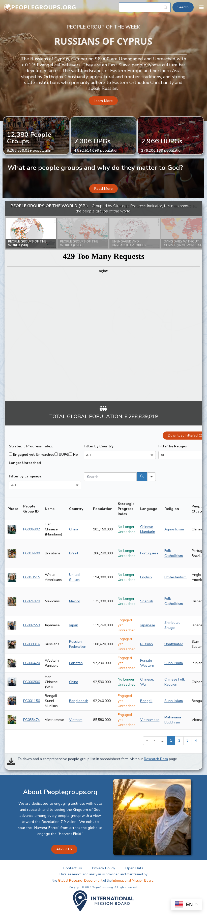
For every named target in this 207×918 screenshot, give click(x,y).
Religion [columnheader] (171, 508)
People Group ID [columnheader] (31, 509)
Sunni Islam (173, 663)
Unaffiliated (173, 644)
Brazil (73, 553)
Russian (146, 644)
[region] (103, 301)
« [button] (147, 740)
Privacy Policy (103, 868)
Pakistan (76, 663)
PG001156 (31, 700)
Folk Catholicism (173, 553)
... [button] (162, 740)
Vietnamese (149, 719)
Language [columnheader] (148, 508)
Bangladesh (78, 700)
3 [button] (188, 740)
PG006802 (31, 529)
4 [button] (196, 740)
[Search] (142, 476)
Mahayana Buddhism (172, 720)
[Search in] (151, 476)
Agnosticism (174, 529)
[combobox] (120, 455)
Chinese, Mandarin (147, 529)
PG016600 (31, 553)
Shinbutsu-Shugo (173, 625)
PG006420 (31, 663)
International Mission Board (133, 880)
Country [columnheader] (76, 508)
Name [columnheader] (49, 508)
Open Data (134, 868)
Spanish (146, 601)
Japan (73, 625)
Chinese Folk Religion (174, 682)
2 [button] (179, 740)
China (73, 529)
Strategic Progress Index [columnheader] (126, 508)
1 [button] (171, 740)
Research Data (156, 759)
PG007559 (31, 625)
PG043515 (31, 577)
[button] (103, 100)
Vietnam (75, 719)
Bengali (146, 700)
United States (74, 577)
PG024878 (31, 601)
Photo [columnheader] (13, 508)
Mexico (74, 601)
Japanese (147, 625)
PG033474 (31, 719)
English (146, 577)
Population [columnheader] (102, 508)
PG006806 (31, 682)
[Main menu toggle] (201, 7)
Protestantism (175, 577)
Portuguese (149, 553)
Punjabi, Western (147, 663)
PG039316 (31, 644)
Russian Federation (77, 644)
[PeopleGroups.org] (40, 7)
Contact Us (72, 868)
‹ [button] (154, 740)
